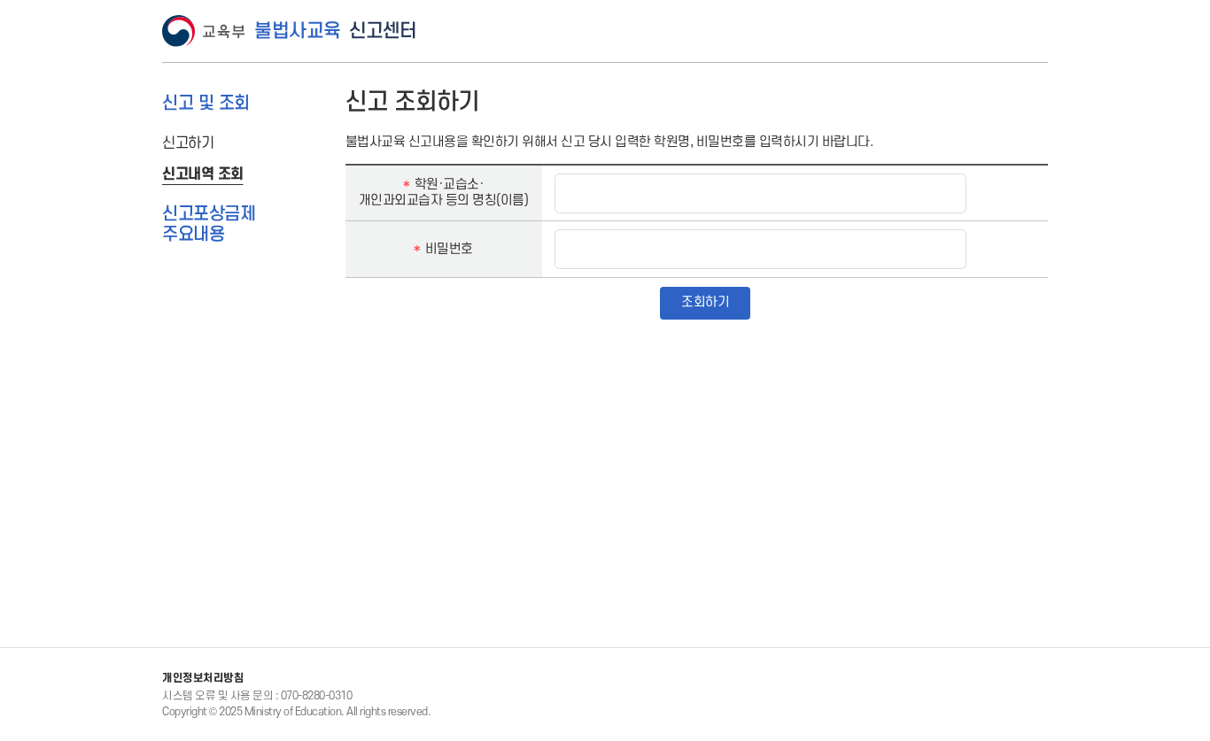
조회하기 (705, 302)
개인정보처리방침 (203, 678)
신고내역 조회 (203, 174)
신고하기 (187, 143)
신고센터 (335, 31)
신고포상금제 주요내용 (208, 224)
